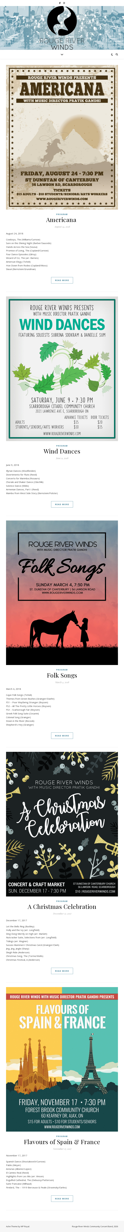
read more (62, 280)
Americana (62, 219)
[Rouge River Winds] (62, 28)
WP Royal (25, 1226)
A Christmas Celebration (62, 906)
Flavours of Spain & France (62, 1142)
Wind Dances (62, 451)
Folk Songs (62, 675)
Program (62, 214)
